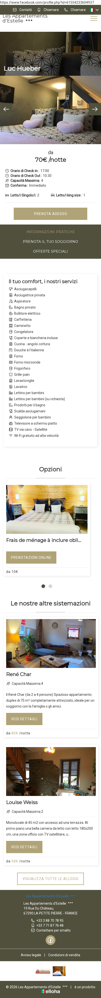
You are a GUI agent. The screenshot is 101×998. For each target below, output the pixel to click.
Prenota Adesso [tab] (50, 214)
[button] (43, 586)
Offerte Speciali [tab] (50, 251)
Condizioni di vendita (64, 955)
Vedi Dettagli (24, 719)
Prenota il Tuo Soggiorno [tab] (50, 241)
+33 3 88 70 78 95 (49, 921)
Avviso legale (31, 955)
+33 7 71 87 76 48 (49, 925)
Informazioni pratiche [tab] (50, 232)
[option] (50, 110)
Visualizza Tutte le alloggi (50, 879)
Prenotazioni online (31, 557)
